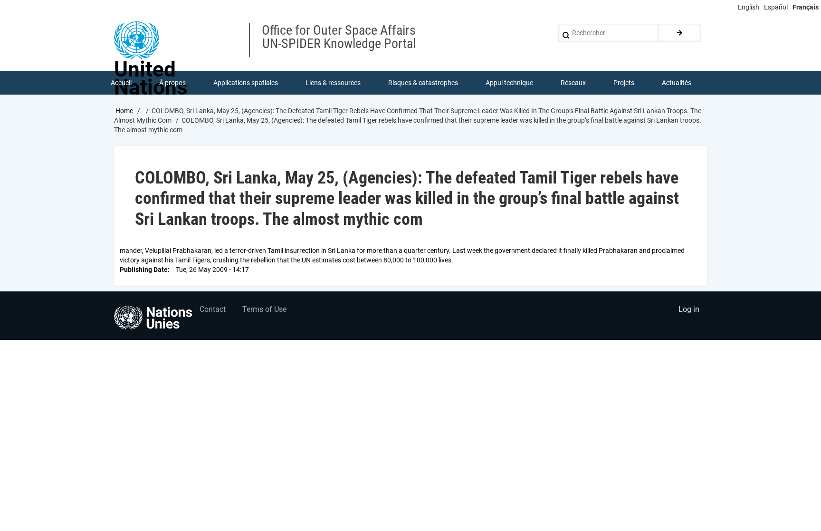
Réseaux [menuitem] (573, 83)
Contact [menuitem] (213, 309)
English (748, 7)
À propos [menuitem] (172, 83)
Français (805, 7)
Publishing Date (144, 269)
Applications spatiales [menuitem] (245, 83)
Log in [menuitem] (688, 309)
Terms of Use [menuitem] (264, 309)
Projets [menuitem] (623, 83)
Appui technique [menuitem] (509, 83)
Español (776, 7)
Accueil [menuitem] (121, 83)
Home (124, 111)
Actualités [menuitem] (676, 83)
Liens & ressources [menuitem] (333, 83)
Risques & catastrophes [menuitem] (423, 83)
